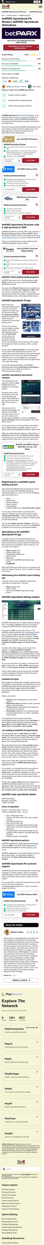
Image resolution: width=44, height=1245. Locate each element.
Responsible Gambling (10, 1243)
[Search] (4, 1169)
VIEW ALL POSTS (20, 980)
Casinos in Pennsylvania (10, 1209)
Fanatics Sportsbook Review (15, 256)
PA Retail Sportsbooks (9, 1230)
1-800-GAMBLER (25, 1174)
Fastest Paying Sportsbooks (12, 1227)
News (14, 975)
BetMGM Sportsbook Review (15, 144)
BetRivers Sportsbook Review (15, 205)
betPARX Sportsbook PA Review (14, 12)
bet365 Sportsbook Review (14, 453)
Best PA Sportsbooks (9, 1219)
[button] (40, 6)
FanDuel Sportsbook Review (15, 175)
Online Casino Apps (9, 1195)
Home (3, 15)
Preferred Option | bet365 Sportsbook (20, 47)
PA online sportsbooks (20, 117)
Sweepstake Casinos (9, 1206)
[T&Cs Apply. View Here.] (37, 175)
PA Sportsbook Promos (10, 1222)
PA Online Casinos (8, 1189)
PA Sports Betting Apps (10, 1224)
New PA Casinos (7, 1198)
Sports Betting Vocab (9, 1233)
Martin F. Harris (17, 932)
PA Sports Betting (12, 15)
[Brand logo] (6, 7)
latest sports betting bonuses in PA (21, 236)
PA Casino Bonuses (9, 1192)
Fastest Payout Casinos (10, 1200)
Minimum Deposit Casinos (11, 1203)
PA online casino (11, 308)
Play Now (30, 160)
